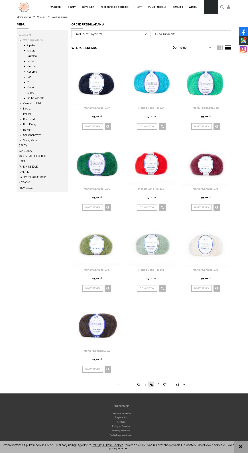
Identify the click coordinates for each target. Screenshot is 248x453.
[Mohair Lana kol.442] (205, 81)
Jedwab (31, 61)
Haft (22, 161)
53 (177, 384)
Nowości (25, 182)
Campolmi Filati (32, 103)
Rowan (27, 129)
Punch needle (28, 166)
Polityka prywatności (121, 435)
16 (157, 384)
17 (164, 384)
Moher (30, 87)
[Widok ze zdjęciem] (220, 48)
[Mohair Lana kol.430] (205, 243)
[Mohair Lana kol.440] (151, 162)
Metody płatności (121, 430)
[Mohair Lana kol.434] (151, 243)
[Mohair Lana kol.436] (96, 243)
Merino (31, 82)
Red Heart (29, 119)
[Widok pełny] (228, 48)
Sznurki (24, 171)
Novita (27, 108)
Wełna (30, 92)
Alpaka (31, 45)
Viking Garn (30, 140)
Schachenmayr (32, 135)
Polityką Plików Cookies (107, 445)
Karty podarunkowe (33, 177)
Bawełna (32, 55)
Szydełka (25, 150)
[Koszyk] (211, 7)
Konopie (32, 71)
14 (144, 384)
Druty (23, 145)
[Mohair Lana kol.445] (151, 81)
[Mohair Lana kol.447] (96, 81)
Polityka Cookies (121, 426)
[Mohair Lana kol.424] (96, 324)
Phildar (27, 113)
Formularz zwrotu (121, 412)
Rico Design (30, 124)
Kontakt (121, 421)
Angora (31, 50)
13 (138, 384)
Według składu (33, 40)
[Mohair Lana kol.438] (205, 162)
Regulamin (121, 417)
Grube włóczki (35, 98)
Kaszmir (31, 66)
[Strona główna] (24, 7)
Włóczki (25, 34)
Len (29, 77)
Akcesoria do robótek (34, 156)
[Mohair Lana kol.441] (96, 162)
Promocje (25, 187)
